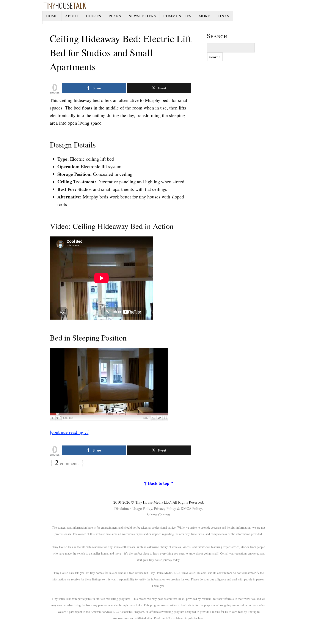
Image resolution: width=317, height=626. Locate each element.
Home (52, 15)
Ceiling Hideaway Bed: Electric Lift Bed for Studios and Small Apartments (120, 52)
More (204, 15)
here (200, 618)
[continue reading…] (69, 432)
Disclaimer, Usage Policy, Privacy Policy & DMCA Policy (158, 508)
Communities (177, 15)
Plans (115, 15)
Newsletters (142, 15)
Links (223, 15)
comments (67, 462)
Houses (93, 15)
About (71, 15)
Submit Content (158, 514)
